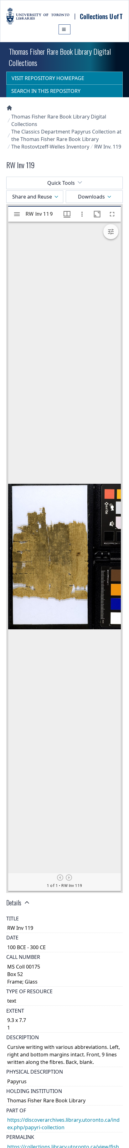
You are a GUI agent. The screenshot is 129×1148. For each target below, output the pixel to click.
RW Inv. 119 (107, 146)
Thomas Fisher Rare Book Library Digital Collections (58, 120)
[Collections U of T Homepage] (9, 108)
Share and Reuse (32, 196)
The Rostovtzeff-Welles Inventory (50, 146)
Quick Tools (61, 182)
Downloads (91, 196)
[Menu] (64, 29)
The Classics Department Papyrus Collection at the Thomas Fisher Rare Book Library (66, 135)
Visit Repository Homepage (48, 78)
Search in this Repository (45, 91)
